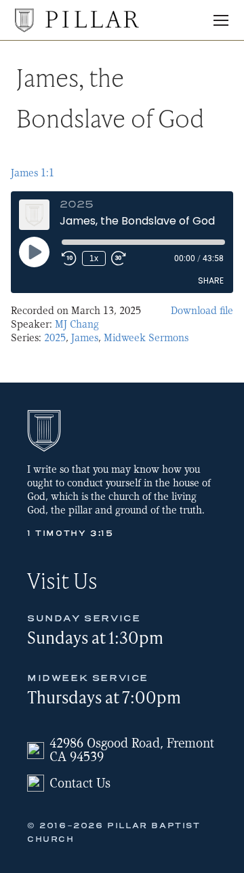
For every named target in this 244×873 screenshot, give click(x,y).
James (84, 338)
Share (211, 280)
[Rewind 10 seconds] (69, 258)
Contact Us (79, 783)
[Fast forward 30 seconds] (118, 258)
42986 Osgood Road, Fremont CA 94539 (131, 750)
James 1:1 (32, 173)
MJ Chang (77, 324)
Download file (202, 311)
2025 (55, 338)
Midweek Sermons (146, 338)
